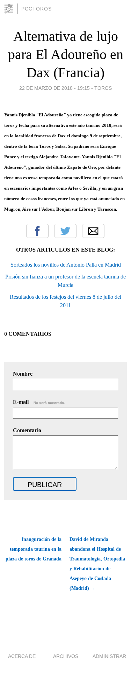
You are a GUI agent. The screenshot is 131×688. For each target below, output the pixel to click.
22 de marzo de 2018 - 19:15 (54, 88)
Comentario (27, 430)
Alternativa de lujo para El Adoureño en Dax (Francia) (65, 54)
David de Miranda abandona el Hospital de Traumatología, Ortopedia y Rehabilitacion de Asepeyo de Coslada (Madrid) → (97, 564)
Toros (103, 88)
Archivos (65, 656)
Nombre (22, 374)
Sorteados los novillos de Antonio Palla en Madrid (65, 265)
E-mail (39, 402)
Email (93, 231)
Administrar (109, 656)
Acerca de (22, 656)
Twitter (65, 231)
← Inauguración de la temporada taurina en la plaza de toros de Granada (33, 549)
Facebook (37, 231)
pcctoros (36, 9)
